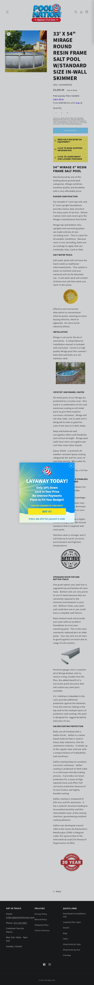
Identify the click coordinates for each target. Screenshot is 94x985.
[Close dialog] (71, 465)
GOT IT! (47, 511)
